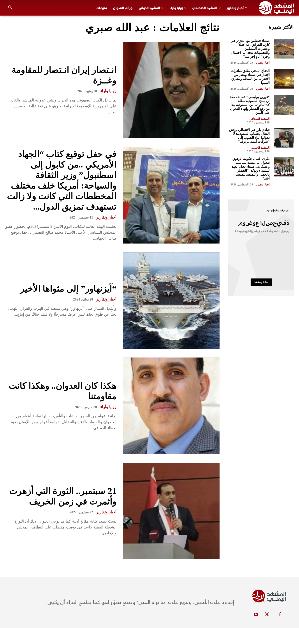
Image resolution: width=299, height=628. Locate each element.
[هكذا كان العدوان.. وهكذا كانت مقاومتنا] (171, 406)
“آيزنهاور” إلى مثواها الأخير (68, 289)
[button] (10, 8)
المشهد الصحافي (260, 118)
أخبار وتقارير (106, 217)
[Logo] (276, 7)
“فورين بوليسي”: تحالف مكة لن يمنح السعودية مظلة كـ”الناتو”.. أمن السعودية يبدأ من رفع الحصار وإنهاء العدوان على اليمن (250, 104)
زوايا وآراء (108, 91)
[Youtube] (255, 614)
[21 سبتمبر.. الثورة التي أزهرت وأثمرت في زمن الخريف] (171, 511)
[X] (266, 614)
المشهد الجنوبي (260, 147)
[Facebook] (279, 614)
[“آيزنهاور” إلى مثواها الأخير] (171, 300)
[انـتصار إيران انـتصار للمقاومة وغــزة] (171, 90)
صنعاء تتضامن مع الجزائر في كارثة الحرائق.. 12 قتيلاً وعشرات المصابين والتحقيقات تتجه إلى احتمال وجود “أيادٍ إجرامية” (250, 48)
